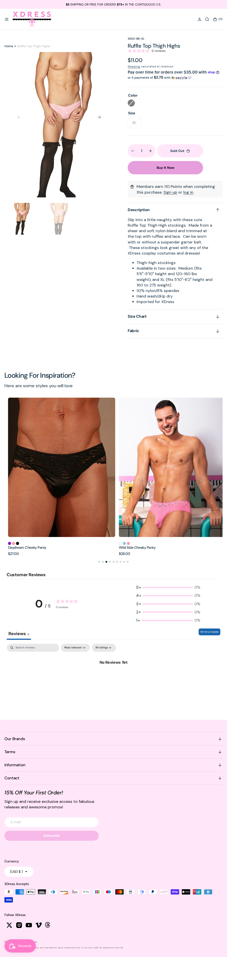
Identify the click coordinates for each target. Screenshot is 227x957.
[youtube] (29, 925)
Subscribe (51, 835)
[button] (6, 19)
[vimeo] (38, 925)
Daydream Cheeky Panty (23, 547)
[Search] (207, 19)
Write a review (209, 632)
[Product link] (58, 467)
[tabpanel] (113, 677)
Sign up (170, 192)
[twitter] (9, 925)
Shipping (134, 66)
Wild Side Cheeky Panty (133, 547)
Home (8, 46)
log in (188, 192)
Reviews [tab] (18, 633)
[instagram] (19, 925)
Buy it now (165, 167)
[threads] (48, 925)
